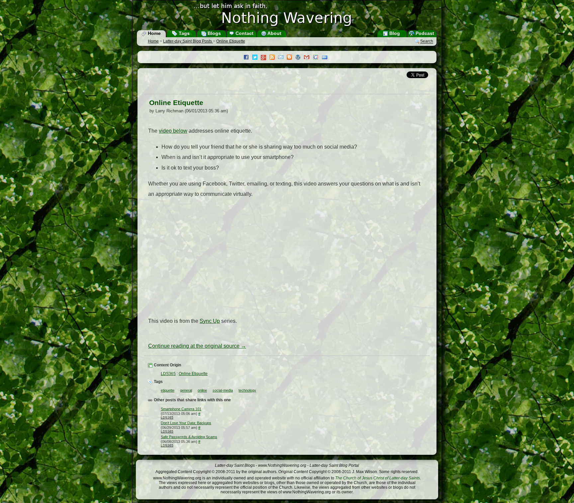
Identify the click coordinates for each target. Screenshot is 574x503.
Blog (394, 33)
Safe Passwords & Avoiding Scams (189, 437)
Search (426, 41)
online (202, 390)
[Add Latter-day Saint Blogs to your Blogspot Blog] (291, 58)
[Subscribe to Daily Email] (282, 58)
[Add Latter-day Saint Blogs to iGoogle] (317, 58)
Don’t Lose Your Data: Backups (186, 423)
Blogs (213, 33)
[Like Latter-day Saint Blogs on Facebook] (247, 58)
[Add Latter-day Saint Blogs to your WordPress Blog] (299, 58)
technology (247, 390)
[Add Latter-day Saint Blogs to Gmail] (308, 58)
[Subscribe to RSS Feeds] (273, 58)
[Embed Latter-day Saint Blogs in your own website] (326, 58)
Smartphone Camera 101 (181, 409)
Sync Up (210, 321)
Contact (243, 33)
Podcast (424, 33)
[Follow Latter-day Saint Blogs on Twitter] (256, 58)
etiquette (167, 390)
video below (173, 131)
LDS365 (168, 373)
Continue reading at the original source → (197, 346)
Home (153, 33)
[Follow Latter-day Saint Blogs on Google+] (265, 58)
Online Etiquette (230, 41)
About (273, 33)
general (186, 390)
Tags (183, 33)
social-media (223, 390)
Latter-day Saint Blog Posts (188, 41)
